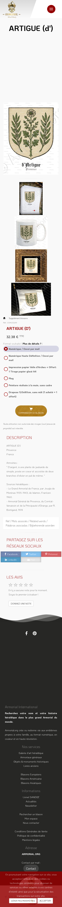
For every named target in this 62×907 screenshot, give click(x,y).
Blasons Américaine (31, 778)
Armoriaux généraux (31, 757)
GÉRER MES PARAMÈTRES (23, 900)
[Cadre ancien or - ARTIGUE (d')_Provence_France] (31, 265)
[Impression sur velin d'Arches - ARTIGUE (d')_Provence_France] (31, 198)
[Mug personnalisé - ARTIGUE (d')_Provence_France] (31, 231)
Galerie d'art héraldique (31, 753)
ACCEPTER (45, 900)
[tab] (31, 523)
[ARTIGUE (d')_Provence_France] (31, 138)
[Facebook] (26, 633)
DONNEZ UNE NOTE (21, 603)
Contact (31, 868)
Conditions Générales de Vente (31, 831)
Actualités (31, 801)
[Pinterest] (34, 633)
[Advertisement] (31, 68)
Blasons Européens (31, 774)
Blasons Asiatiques (31, 783)
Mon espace (31, 818)
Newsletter (31, 805)
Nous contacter (31, 822)
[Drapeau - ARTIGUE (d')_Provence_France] (31, 298)
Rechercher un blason (31, 814)
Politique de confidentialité (31, 835)
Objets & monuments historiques (31, 761)
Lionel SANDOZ (31, 797)
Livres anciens (31, 765)
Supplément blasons (18, 318)
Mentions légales (31, 839)
